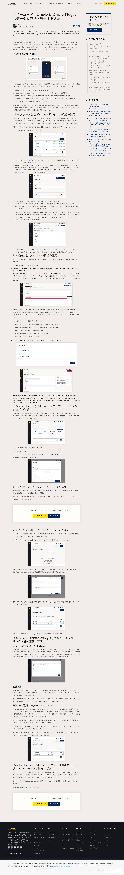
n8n (105, 843)
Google (106, 837)
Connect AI (51, 834)
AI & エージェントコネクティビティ (68, 839)
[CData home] (14, 3)
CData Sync (51, 832)
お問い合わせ (109, 3)
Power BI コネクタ (39, 850)
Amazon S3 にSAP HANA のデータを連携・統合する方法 (100, 140)
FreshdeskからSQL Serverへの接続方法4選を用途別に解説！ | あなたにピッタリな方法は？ (100, 113)
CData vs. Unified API (68, 848)
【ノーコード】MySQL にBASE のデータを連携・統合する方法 (100, 154)
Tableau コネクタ (38, 853)
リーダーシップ (80, 843)
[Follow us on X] (76, 26)
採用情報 (78, 848)
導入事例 (24, 787)
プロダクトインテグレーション (68, 835)
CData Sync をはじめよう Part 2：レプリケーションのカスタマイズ (99, 130)
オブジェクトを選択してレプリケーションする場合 (100, 67)
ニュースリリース (80, 834)
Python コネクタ (38, 840)
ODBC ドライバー (39, 832)
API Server (37, 843)
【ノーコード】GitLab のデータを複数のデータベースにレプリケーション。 (100, 125)
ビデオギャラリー (95, 848)
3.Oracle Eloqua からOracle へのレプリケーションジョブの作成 (100, 57)
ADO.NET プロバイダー (40, 837)
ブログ (92, 837)
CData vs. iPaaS (66, 846)
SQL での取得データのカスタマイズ (100, 84)
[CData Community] (21, 847)
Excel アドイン (38, 848)
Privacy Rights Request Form (62, 866)
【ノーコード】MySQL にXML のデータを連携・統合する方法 (99, 135)
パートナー (65, 843)
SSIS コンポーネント (53, 837)
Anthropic (107, 832)
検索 (100, 3)
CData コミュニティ (95, 832)
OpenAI (106, 845)
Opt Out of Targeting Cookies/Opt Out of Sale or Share (102, 870)
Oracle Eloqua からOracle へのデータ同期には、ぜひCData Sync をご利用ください (100, 90)
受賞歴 (78, 840)
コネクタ (64, 832)
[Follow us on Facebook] (74, 26)
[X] (12, 847)
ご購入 (95, 3)
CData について (80, 832)
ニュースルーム (80, 837)
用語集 (92, 845)
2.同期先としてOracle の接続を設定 (99, 52)
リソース (92, 840)
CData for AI (77, 3)
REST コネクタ (38, 845)
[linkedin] (9, 847)
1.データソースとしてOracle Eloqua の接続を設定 (100, 48)
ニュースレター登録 (95, 843)
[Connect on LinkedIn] (79, 26)
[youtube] (15, 847)
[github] (18, 847)
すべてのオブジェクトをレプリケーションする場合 (100, 62)
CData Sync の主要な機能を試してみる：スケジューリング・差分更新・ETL (100, 72)
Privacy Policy (105, 865)
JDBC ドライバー (38, 834)
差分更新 (93, 80)
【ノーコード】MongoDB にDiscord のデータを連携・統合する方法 (100, 119)
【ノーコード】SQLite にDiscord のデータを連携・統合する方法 (100, 150)
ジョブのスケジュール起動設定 (100, 77)
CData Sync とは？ (95, 44)
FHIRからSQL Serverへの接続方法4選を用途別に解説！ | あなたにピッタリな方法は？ (100, 107)
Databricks (107, 834)
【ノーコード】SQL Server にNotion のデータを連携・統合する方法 (100, 145)
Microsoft (106, 840)
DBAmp (50, 840)
